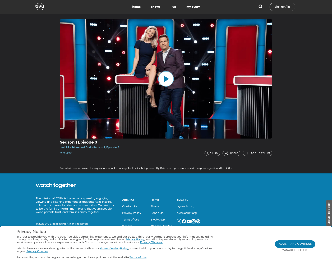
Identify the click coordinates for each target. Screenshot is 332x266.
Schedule (157, 213)
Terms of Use (130, 219)
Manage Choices (294, 250)
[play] (166, 78)
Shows (155, 206)
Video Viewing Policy (114, 248)
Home (155, 200)
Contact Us (129, 206)
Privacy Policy (131, 213)
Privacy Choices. (151, 242)
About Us (128, 200)
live (173, 6)
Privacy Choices (37, 251)
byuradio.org (185, 206)
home (136, 6)
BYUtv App (158, 219)
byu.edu (182, 200)
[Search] (260, 7)
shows (155, 6)
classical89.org (187, 213)
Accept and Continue (295, 244)
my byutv (193, 6)
